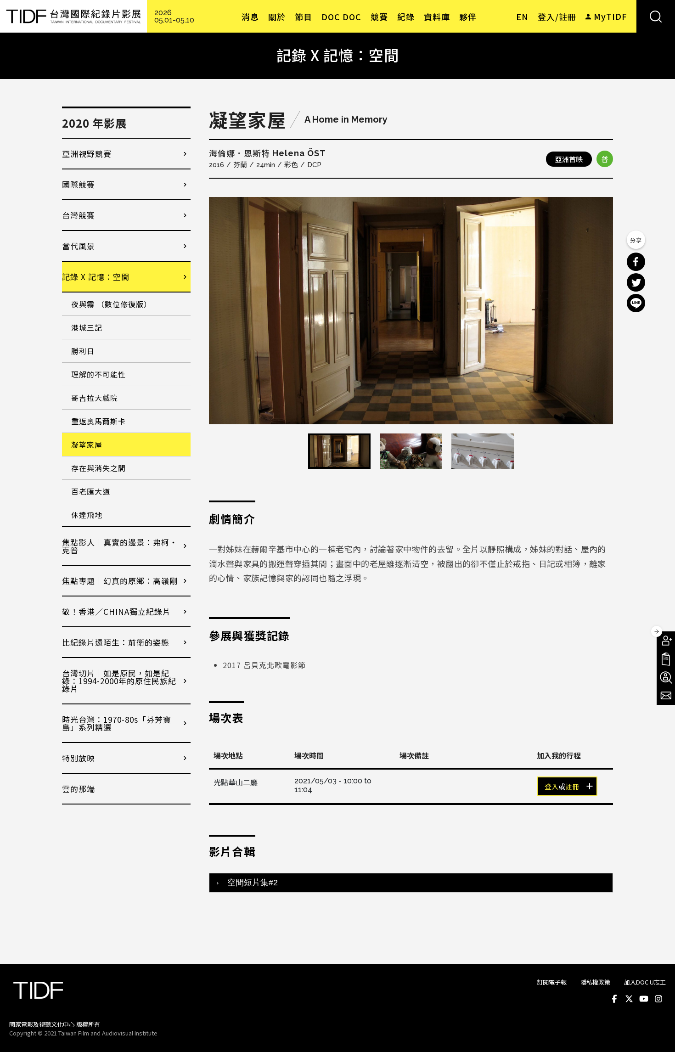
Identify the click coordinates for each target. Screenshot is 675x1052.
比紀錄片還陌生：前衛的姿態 (115, 642)
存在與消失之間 (98, 467)
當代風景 (78, 246)
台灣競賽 (78, 215)
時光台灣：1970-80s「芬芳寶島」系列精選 (116, 723)
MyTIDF (610, 16)
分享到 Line (636, 303)
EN (522, 17)
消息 (250, 16)
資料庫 (437, 16)
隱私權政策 (595, 982)
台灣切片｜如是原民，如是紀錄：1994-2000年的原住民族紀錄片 (119, 680)
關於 (277, 16)
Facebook (614, 998)
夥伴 (468, 16)
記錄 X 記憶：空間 (95, 276)
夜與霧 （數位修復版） (111, 303)
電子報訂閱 (666, 695)
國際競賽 (78, 184)
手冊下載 (666, 659)
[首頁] (73, 16)
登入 (551, 787)
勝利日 (83, 350)
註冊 (572, 787)
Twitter (629, 998)
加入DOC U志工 (645, 982)
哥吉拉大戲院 (94, 397)
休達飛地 (86, 514)
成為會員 (666, 640)
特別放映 (78, 758)
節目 (303, 16)
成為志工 (666, 677)
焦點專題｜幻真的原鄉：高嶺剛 (120, 580)
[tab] (411, 882)
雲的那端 (78, 788)
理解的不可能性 (98, 374)
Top (656, 1033)
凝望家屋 (86, 444)
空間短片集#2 (252, 882)
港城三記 (86, 327)
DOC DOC (341, 16)
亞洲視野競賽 (87, 153)
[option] (411, 310)
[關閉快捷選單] (656, 631)
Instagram (658, 998)
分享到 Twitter (636, 282)
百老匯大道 (90, 491)
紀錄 (406, 16)
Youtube (643, 998)
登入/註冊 (557, 17)
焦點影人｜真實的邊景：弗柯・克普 (120, 546)
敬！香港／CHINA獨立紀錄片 (116, 611)
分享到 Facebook (636, 262)
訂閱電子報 (552, 982)
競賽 (379, 16)
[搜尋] (655, 16)
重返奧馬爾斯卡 (98, 421)
